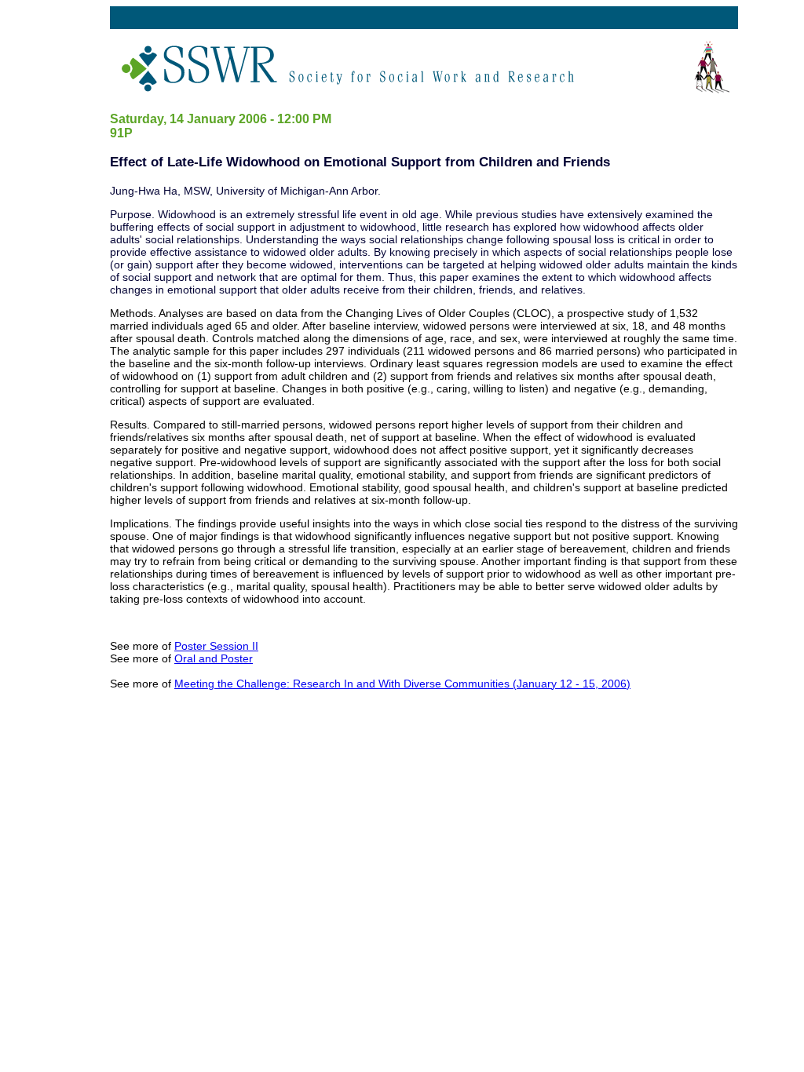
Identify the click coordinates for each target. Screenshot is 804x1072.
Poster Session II (216, 646)
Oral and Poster (213, 658)
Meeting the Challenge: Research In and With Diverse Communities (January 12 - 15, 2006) (402, 683)
